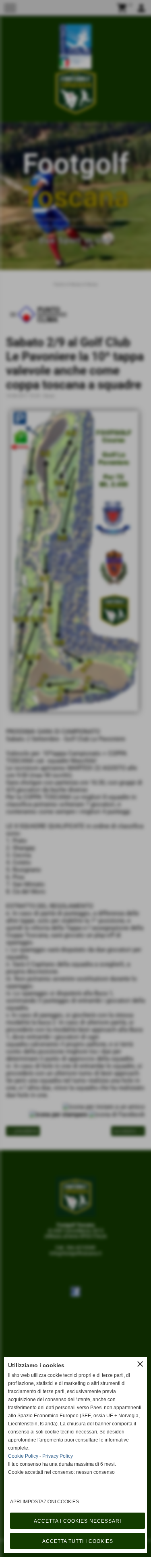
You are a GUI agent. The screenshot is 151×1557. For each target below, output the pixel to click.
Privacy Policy (57, 1456)
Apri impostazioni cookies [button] (44, 1502)
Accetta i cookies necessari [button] (77, 1521)
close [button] (140, 1364)
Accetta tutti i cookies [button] (77, 1541)
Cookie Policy (23, 1456)
